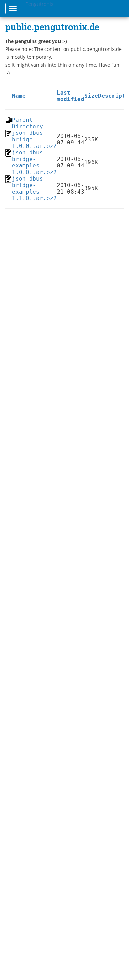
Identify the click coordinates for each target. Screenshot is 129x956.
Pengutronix (39, 4)
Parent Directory (27, 123)
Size (91, 96)
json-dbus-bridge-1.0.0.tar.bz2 (34, 139)
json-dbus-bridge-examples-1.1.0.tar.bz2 (34, 188)
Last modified (70, 95)
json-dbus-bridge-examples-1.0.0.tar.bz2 (34, 162)
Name (19, 96)
